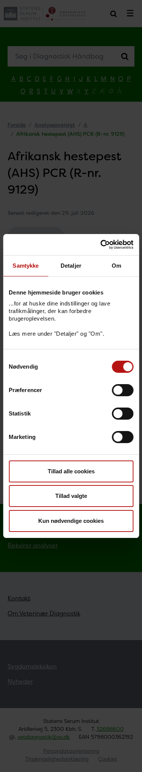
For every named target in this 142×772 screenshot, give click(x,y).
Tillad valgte (71, 496)
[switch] (122, 390)
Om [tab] (116, 265)
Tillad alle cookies (71, 471)
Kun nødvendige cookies (71, 521)
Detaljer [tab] (71, 265)
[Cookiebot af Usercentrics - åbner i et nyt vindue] (101, 245)
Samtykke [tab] (25, 265)
